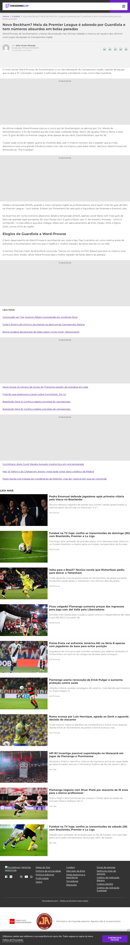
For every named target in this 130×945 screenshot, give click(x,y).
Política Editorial (45, 874)
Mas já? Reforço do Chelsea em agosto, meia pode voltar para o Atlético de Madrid (48, 471)
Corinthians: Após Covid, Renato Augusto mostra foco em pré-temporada (43, 464)
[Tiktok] (16, 877)
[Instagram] (21, 876)
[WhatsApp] (31, 876)
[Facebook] (6, 876)
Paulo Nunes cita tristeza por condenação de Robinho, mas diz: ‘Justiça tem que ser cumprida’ (55, 478)
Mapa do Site (43, 867)
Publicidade (42, 878)
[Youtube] (26, 876)
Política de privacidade (48, 871)
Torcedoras (72, 881)
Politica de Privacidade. (13, 940)
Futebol (16, 16)
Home (6, 16)
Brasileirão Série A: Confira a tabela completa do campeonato (37, 401)
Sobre (39, 882)
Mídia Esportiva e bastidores (75, 876)
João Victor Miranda (25, 45)
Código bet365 (105, 884)
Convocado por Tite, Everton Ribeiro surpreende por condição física (40, 317)
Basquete (71, 884)
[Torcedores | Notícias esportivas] (17, 6)
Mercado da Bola (75, 871)
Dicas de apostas (106, 867)
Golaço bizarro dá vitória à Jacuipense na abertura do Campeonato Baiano (44, 324)
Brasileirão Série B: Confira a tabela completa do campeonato (37, 409)
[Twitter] (11, 877)
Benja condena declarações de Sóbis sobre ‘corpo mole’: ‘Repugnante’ (41, 331)
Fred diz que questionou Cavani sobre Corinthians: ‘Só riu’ (34, 394)
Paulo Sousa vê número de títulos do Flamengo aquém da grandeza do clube (45, 387)
